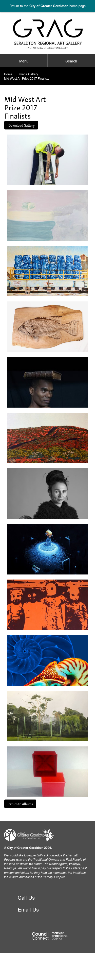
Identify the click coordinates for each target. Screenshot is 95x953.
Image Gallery (28, 74)
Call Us (26, 897)
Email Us (28, 909)
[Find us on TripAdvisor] (26, 930)
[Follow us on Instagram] (16, 930)
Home (8, 74)
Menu (23, 60)
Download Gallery (21, 125)
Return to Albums (20, 804)
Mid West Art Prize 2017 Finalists (26, 78)
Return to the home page (47, 5)
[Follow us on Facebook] (7, 930)
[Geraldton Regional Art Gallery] (47, 34)
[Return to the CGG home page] (29, 835)
